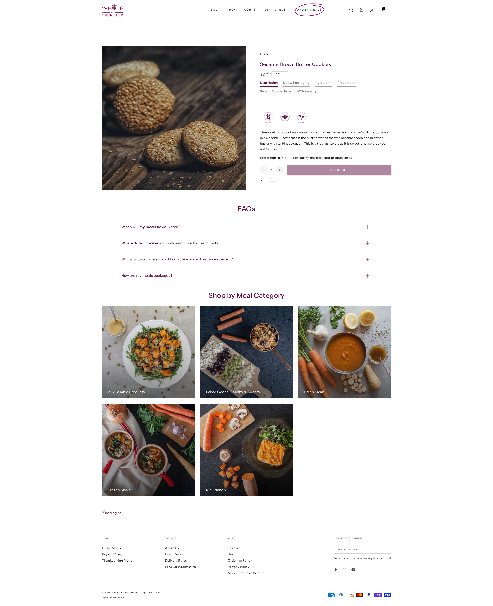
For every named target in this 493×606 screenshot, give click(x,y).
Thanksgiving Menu (117, 560)
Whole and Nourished (124, 592)
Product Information (180, 567)
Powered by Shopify (113, 597)
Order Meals (111, 548)
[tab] (269, 84)
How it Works (175, 554)
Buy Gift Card (112, 554)
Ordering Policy (240, 560)
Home (264, 54)
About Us (172, 548)
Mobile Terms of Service (246, 573)
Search (233, 554)
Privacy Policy (238, 567)
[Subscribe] (389, 549)
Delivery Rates (176, 560)
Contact (234, 548)
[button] (351, 10)
